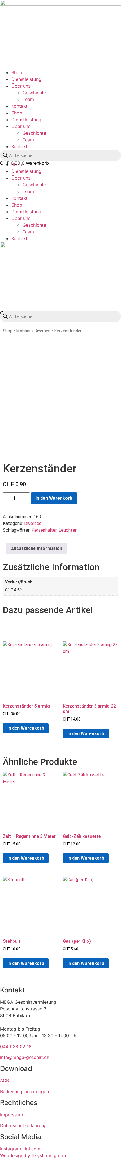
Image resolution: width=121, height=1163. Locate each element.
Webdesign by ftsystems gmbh (33, 1155)
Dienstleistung (26, 79)
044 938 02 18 (16, 1046)
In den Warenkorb (53, 498)
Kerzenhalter (44, 530)
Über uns (20, 86)
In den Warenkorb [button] (25, 728)
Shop (16, 72)
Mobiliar (23, 330)
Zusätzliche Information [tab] (36, 548)
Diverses (42, 330)
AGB (4, 1080)
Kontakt (19, 106)
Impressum (11, 1115)
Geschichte (34, 92)
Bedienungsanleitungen (24, 1091)
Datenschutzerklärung (23, 1125)
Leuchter (68, 530)
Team (28, 99)
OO (7, 168)
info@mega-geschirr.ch (24, 1057)
